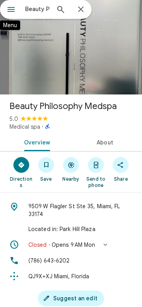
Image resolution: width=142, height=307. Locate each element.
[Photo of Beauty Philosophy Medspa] (71, 47)
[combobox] (37, 9)
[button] (71, 245)
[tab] (36, 141)
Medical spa (24, 126)
